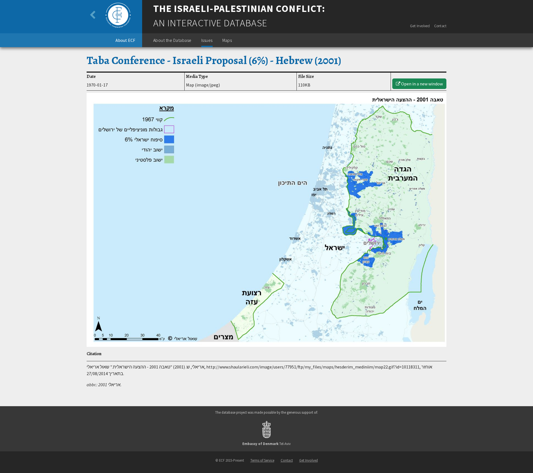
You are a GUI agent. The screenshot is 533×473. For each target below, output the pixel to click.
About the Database (172, 40)
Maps (227, 40)
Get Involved (420, 26)
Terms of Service (262, 460)
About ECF (125, 40)
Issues (207, 40)
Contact (440, 26)
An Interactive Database (210, 23)
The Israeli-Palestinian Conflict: (239, 8)
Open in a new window (421, 84)
